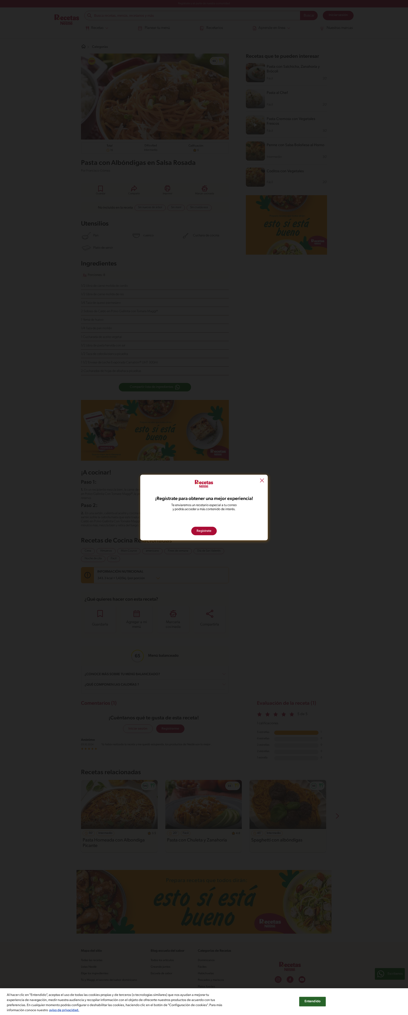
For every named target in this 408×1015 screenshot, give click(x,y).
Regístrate (204, 531)
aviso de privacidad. (64, 1010)
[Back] (262, 481)
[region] (204, 1001)
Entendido (312, 1001)
